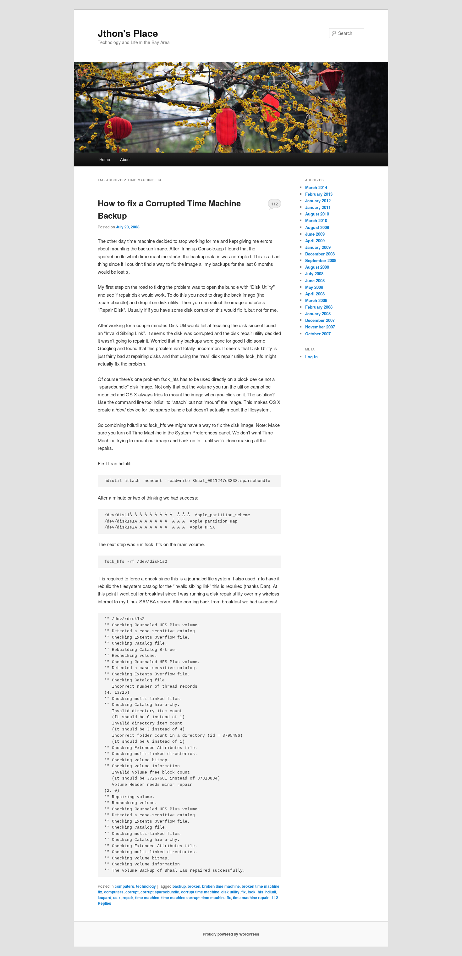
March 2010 (316, 220)
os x (117, 897)
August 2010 (317, 214)
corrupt (132, 892)
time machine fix (216, 897)
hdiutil (270, 892)
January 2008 (318, 313)
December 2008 (320, 254)
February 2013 (319, 194)
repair (128, 897)
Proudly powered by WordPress (231, 934)
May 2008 (314, 287)
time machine (147, 897)
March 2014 (316, 187)
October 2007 (318, 334)
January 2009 (318, 247)
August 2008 (317, 267)
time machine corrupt (180, 897)
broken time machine (221, 886)
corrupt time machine (200, 892)
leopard (104, 897)
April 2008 (315, 294)
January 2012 (318, 201)
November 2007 (320, 327)
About (125, 159)
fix (243, 892)
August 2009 (317, 227)
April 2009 (315, 240)
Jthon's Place (128, 33)
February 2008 (319, 307)
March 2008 (316, 300)
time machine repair (251, 897)
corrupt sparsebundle (159, 892)
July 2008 (314, 274)
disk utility (230, 892)
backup (179, 886)
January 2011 (318, 207)
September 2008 (320, 260)
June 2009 (315, 234)
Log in (311, 357)
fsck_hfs (255, 892)
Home (104, 159)
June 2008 (315, 280)
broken (194, 886)
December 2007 (320, 320)
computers (124, 886)
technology (146, 886)
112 (274, 204)
